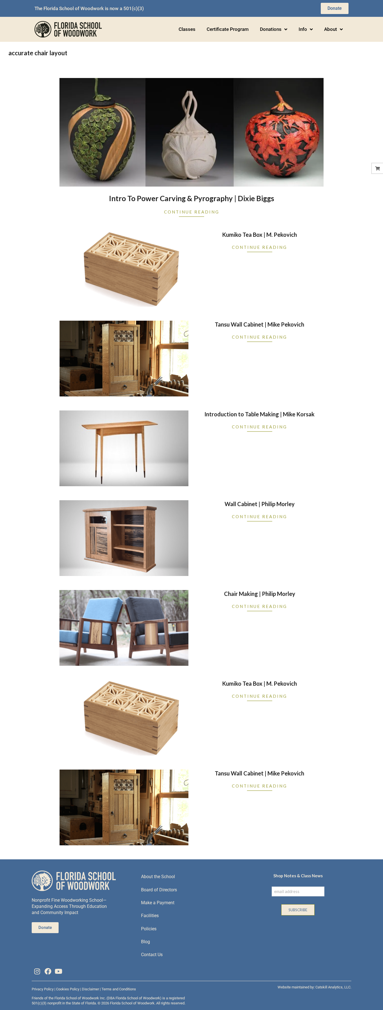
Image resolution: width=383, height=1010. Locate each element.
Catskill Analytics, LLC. (333, 987)
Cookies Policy (67, 989)
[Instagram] (37, 971)
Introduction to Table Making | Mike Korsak (259, 414)
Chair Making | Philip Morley (259, 593)
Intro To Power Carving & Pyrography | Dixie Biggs (191, 198)
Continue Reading (191, 211)
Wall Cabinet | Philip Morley (260, 504)
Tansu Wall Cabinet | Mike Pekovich (259, 324)
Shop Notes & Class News (298, 875)
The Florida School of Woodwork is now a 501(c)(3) (89, 8)
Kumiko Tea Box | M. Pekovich (259, 234)
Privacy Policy (43, 989)
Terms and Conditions (118, 989)
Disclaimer (90, 989)
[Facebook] (47, 971)
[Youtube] (58, 971)
